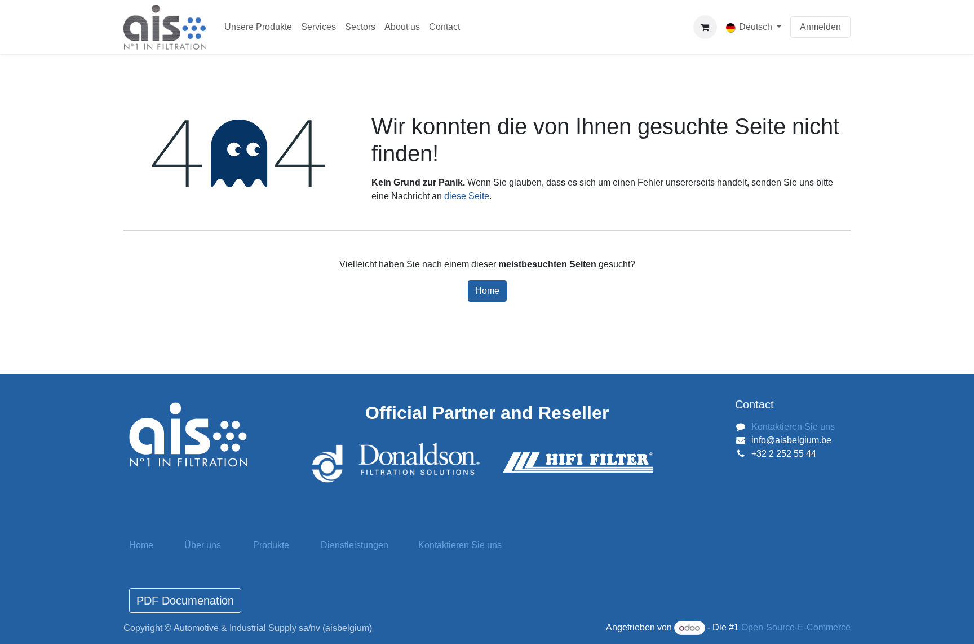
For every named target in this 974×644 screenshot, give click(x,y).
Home (487, 290)
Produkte (271, 545)
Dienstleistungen (354, 545)
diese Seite (466, 196)
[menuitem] (258, 27)
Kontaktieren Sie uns (793, 426)
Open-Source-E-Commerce (796, 628)
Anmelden (820, 27)
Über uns (202, 545)
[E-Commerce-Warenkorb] (705, 27)
